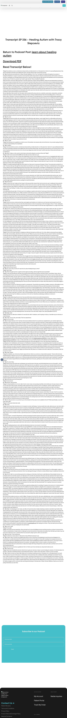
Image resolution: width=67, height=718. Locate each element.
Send (12, 649)
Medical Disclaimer (6, 716)
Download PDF (12, 61)
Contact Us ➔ (7, 703)
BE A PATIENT (57, 1)
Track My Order (40, 705)
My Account (38, 696)
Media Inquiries (56, 696)
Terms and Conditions (7, 708)
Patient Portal (39, 700)
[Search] (12, 5)
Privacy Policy (5, 711)
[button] (2, 359)
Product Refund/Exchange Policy (10, 713)
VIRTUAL (63, 1)
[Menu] (9, 5)
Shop (64, 5)
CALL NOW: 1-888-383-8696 (48, 1)
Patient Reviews (6, 705)
